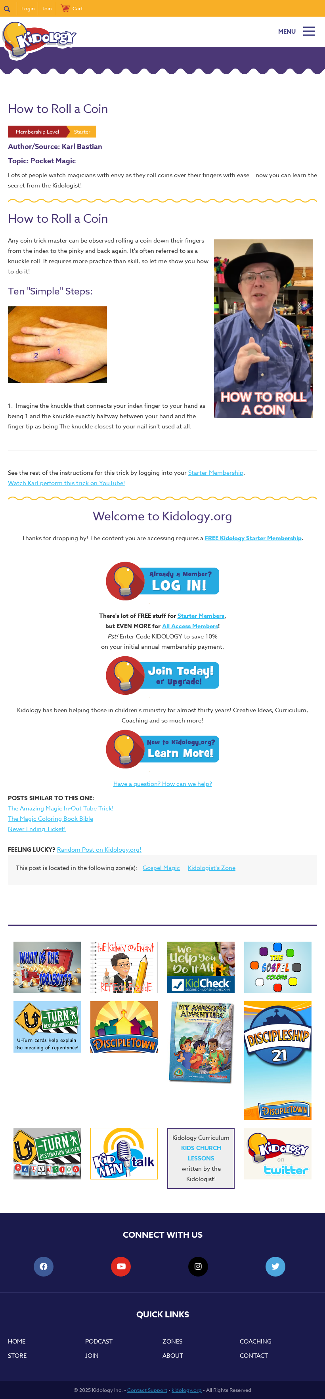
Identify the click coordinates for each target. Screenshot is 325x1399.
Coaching (255, 1341)
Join (47, 8)
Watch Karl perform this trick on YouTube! (66, 483)
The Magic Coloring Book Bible (50, 818)
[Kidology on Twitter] (278, 1153)
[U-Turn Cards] (47, 1153)
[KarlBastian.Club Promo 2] (47, 967)
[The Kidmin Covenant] (124, 967)
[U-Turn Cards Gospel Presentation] (47, 1027)
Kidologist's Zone (211, 868)
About (172, 1355)
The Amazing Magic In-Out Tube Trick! (61, 808)
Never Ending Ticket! (37, 829)
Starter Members (201, 616)
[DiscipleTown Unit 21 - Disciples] (278, 1060)
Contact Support (147, 1389)
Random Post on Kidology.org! (99, 849)
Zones (172, 1341)
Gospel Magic (161, 868)
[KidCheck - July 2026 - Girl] (201, 967)
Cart (78, 8)
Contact (254, 1355)
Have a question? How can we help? (162, 784)
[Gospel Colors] (278, 967)
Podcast (99, 1341)
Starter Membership (215, 472)
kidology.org (187, 1389)
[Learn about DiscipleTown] (124, 1027)
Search (10, 8)
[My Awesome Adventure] (201, 1043)
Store (17, 1355)
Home (16, 1341)
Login (28, 8)
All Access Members (190, 626)
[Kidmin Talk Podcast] (124, 1153)
